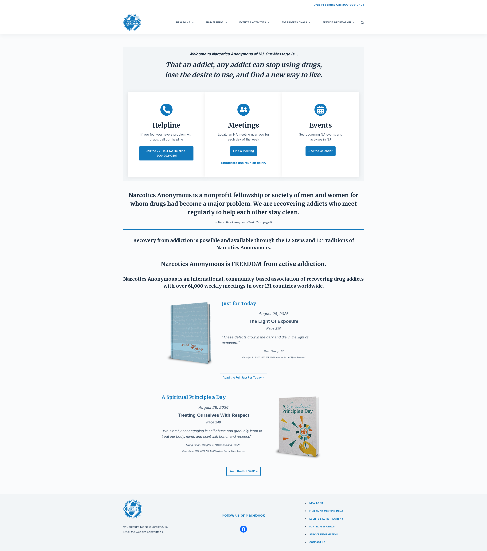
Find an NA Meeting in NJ (326, 511)
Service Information (323, 534)
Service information (337, 22)
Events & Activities (252, 22)
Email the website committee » (143, 532)
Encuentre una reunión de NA (243, 163)
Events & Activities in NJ (326, 518)
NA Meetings (214, 22)
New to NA (183, 22)
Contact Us (317, 542)
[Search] (362, 22)
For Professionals (294, 22)
